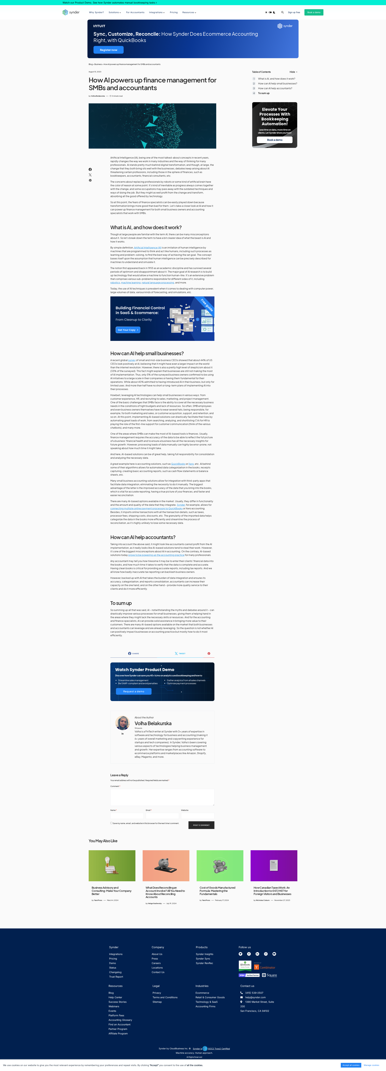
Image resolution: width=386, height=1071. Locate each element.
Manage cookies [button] (371, 1065)
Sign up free (294, 12)
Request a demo (133, 691)
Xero (191, 463)
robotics (115, 282)
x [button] (382, 1065)
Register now (108, 50)
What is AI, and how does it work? (276, 78)
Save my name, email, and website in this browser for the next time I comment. (146, 823)
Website (184, 810)
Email (149, 810)
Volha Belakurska (153, 723)
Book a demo (313, 12)
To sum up (264, 93)
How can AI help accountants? (275, 88)
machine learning (131, 282)
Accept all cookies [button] (351, 1065)
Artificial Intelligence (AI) (147, 247)
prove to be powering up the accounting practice (156, 555)
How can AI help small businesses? (277, 83)
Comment (115, 786)
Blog (91, 64)
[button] (270, 12)
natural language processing (158, 282)
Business (98, 64)
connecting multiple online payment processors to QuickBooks (146, 508)
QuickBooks (178, 463)
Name (113, 810)
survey (132, 360)
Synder (181, 504)
